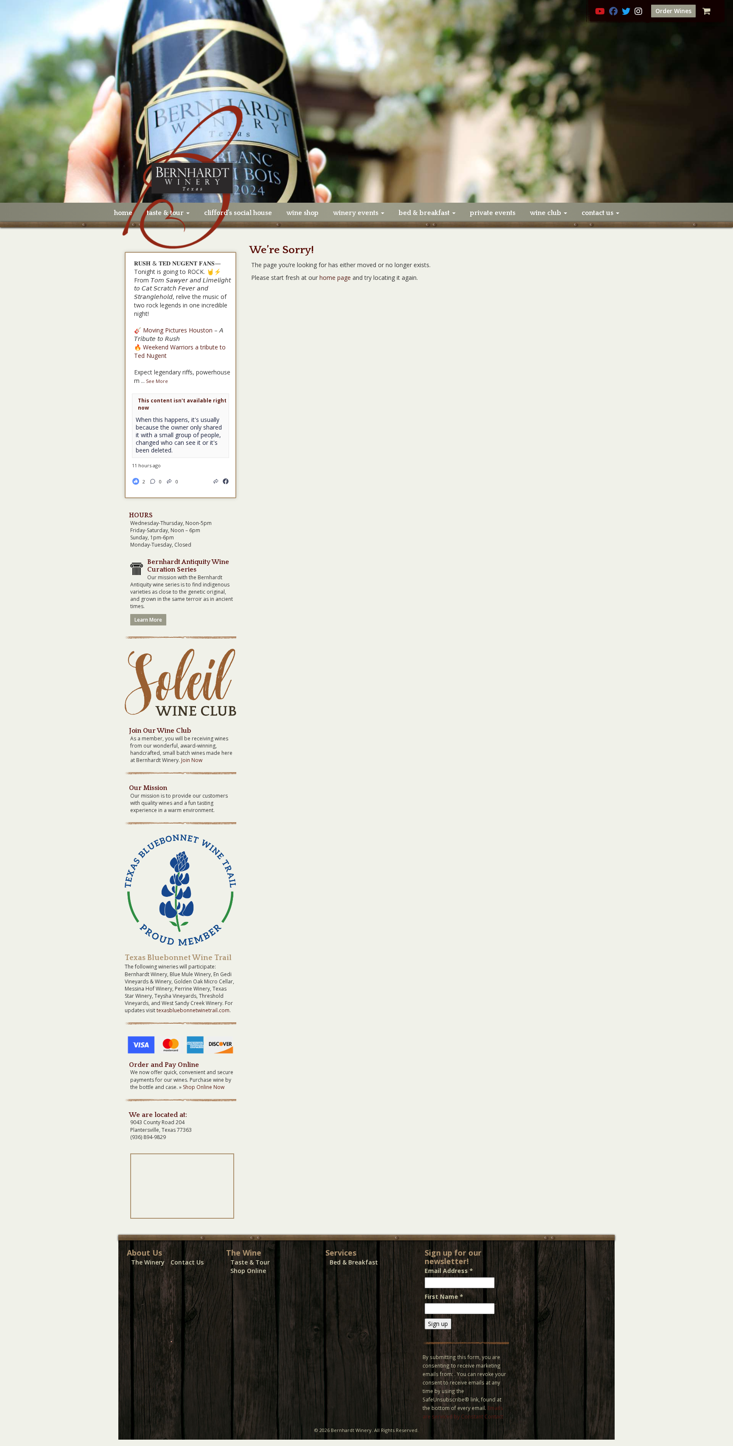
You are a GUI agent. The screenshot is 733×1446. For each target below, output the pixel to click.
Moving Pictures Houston (178, 330)
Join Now (191, 760)
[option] (366, 101)
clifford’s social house (238, 213)
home (123, 213)
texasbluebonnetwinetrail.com (193, 1010)
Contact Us (187, 1262)
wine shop (302, 213)
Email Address (449, 1271)
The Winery (148, 1262)
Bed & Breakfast (354, 1262)
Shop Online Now (203, 1087)
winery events (356, 213)
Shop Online (248, 1271)
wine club (546, 213)
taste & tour (166, 213)
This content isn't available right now (182, 404)
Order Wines (673, 11)
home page (335, 278)
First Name (444, 1296)
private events (492, 213)
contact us (598, 213)
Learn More (148, 619)
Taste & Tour (250, 1262)
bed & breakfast (425, 213)
